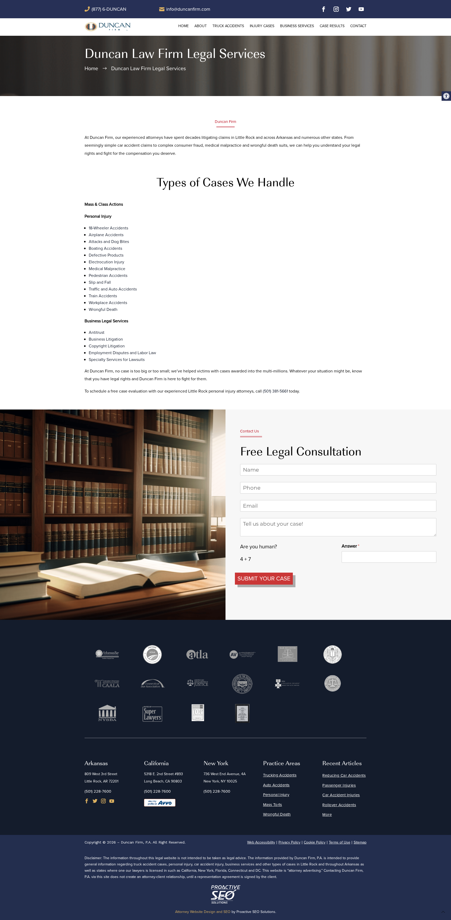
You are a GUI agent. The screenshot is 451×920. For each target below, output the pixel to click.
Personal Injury (276, 795)
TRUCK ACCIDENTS (228, 26)
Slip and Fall (100, 282)
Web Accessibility (261, 842)
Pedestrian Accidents (108, 275)
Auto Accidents (276, 785)
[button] (446, 96)
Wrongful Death (103, 309)
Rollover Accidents (339, 805)
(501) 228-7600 (98, 791)
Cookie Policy (314, 842)
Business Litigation (106, 339)
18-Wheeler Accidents (108, 228)
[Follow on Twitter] (348, 9)
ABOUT (200, 26)
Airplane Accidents (106, 235)
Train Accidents (103, 296)
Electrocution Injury (106, 262)
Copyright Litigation (107, 346)
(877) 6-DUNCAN (109, 9)
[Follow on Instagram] (336, 9)
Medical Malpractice (107, 269)
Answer (359, 546)
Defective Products (106, 255)
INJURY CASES (262, 26)
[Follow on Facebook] (323, 9)
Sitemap (360, 842)
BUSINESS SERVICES (297, 26)
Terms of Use (339, 842)
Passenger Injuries (339, 785)
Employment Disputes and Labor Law (122, 353)
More (327, 814)
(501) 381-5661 (275, 391)
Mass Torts (272, 805)
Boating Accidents (105, 248)
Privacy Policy (289, 842)
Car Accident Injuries (341, 795)
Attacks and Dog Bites (109, 242)
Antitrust (96, 332)
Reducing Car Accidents (344, 775)
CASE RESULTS (332, 26)
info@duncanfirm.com (188, 9)
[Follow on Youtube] (361, 9)
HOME (183, 26)
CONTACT (358, 26)
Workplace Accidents (108, 303)
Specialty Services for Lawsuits (117, 360)
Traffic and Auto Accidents (113, 289)
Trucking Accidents (279, 775)
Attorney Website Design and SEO (202, 912)
